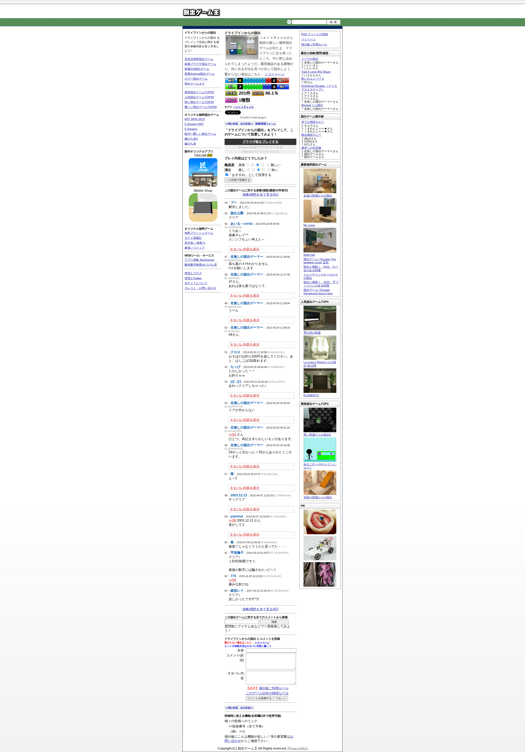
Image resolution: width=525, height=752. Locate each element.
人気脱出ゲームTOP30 (199, 97)
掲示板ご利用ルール (314, 44)
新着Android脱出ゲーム (200, 73)
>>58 (232, 520)
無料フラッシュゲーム (199, 233)
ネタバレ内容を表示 (244, 249)
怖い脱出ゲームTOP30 (199, 102)
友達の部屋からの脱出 (318, 195)
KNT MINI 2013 (195, 119)
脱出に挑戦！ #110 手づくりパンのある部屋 (321, 283)
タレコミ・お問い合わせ (200, 288)
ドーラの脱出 (309, 58)
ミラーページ (274, 74)
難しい (276, 165)
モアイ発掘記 (193, 237)
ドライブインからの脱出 (200, 32)
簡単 (240, 165)
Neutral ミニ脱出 (312, 105)
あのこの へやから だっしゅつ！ (320, 466)
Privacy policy (298, 748)
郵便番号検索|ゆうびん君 (201, 264)
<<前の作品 (231, 123)
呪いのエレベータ (312, 78)
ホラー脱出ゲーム (196, 78)
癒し (240, 170)
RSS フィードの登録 (314, 34)
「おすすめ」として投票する (250, 175)
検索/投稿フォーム (265, 123)
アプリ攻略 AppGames (199, 259)
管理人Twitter (193, 278)
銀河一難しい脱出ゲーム (200, 133)
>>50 (232, 580)
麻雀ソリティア (195, 247)
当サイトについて (196, 283)
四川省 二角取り (195, 242)
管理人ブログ (193, 273)
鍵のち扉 (190, 143)
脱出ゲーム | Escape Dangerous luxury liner (318, 291)
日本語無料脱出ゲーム (199, 59)
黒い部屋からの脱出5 (317, 434)
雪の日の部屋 (312, 332)
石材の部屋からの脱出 (318, 497)
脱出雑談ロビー (311, 134)
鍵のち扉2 (191, 138)
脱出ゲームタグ (195, 83)
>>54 (232, 434)
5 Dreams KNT (194, 124)
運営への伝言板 (311, 147)
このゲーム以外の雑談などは (267, 693)
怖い (275, 170)
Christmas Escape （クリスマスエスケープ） (319, 87)
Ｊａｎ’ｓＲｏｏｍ (243, 106)
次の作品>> (246, 123)
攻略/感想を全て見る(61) (260, 194)
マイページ (308, 39)
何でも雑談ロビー (312, 122)
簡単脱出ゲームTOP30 (199, 92)
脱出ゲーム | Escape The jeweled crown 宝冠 (320, 260)
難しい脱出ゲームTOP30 (201, 107)
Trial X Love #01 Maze (315, 71)
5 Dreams (191, 128)
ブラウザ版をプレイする (260, 141)
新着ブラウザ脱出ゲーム (200, 64)
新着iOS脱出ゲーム (197, 68)
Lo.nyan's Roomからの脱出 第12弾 (320, 364)
